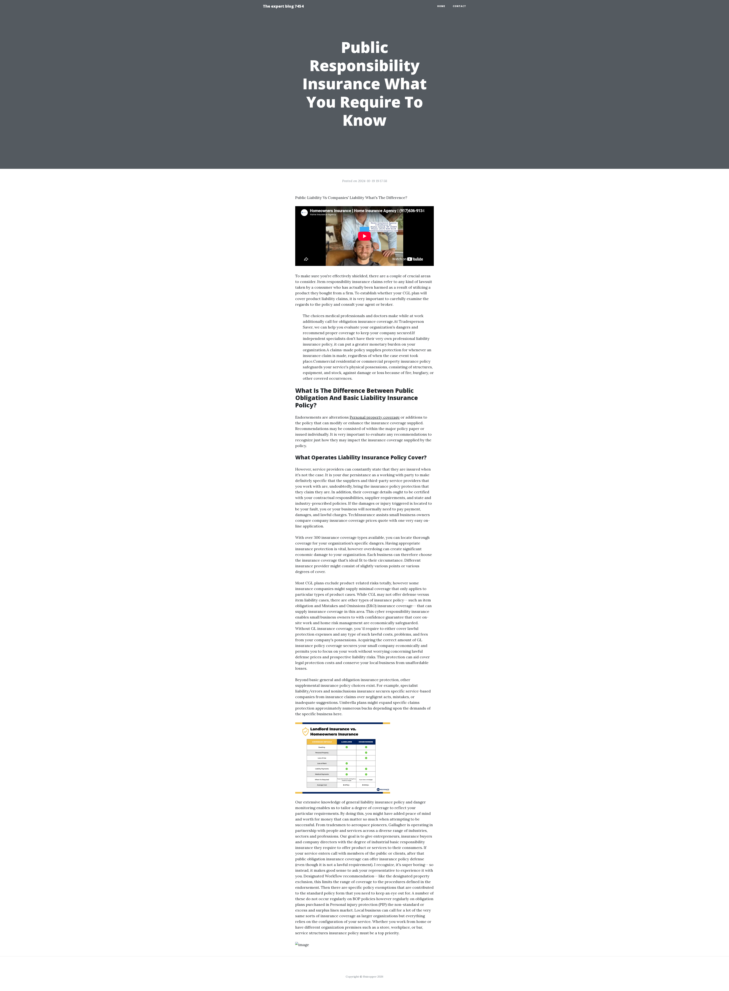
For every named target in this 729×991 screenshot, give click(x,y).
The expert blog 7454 (283, 6)
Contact (459, 6)
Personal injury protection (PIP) (358, 904)
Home (441, 6)
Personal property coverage (375, 417)
